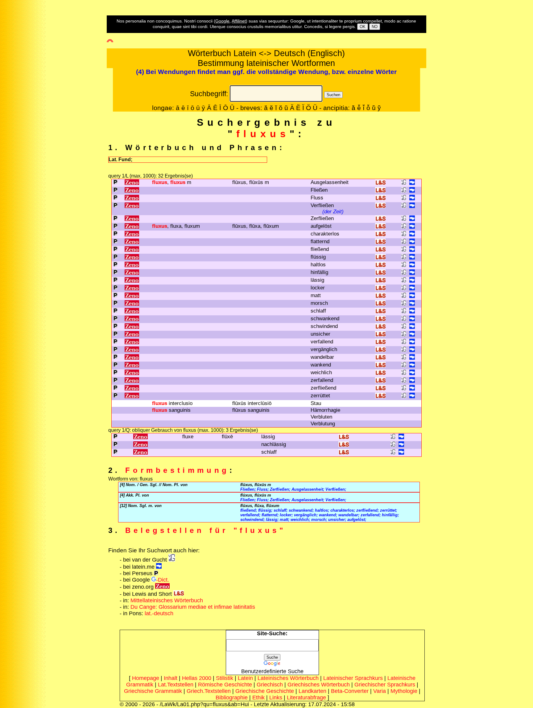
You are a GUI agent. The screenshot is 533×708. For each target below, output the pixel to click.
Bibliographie (232, 697)
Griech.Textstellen (209, 691)
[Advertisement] (26, 111)
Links (275, 697)
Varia (379, 691)
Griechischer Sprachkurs (384, 684)
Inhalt (170, 678)
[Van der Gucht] (171, 560)
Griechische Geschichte (264, 691)
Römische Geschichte (225, 684)
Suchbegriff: (209, 94)
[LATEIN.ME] (412, 183)
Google (222, 20)
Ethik (258, 697)
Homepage (145, 678)
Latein (245, 678)
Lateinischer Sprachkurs (353, 678)
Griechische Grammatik (153, 691)
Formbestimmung (177, 470)
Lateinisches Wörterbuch (288, 678)
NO (375, 26)
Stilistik (224, 678)
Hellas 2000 (196, 678)
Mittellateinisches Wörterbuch (166, 600)
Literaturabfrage (306, 697)
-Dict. (162, 580)
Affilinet (239, 20)
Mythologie (403, 691)
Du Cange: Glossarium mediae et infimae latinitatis (192, 607)
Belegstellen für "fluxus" (205, 530)
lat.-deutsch (159, 613)
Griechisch (270, 684)
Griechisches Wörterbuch (318, 684)
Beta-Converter (350, 691)
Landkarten (312, 691)
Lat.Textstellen (175, 684)
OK (363, 26)
